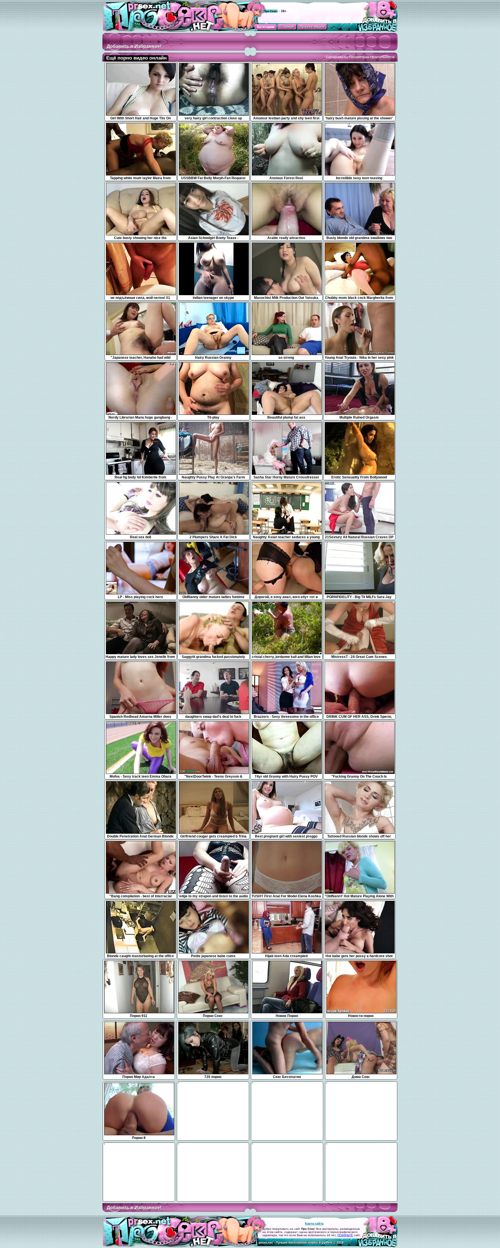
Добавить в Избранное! (134, 46)
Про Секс (270, 11)
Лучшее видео (312, 27)
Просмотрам (359, 57)
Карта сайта (314, 1223)
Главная (287, 27)
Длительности (383, 57)
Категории (265, 27)
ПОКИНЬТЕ (345, 1235)
